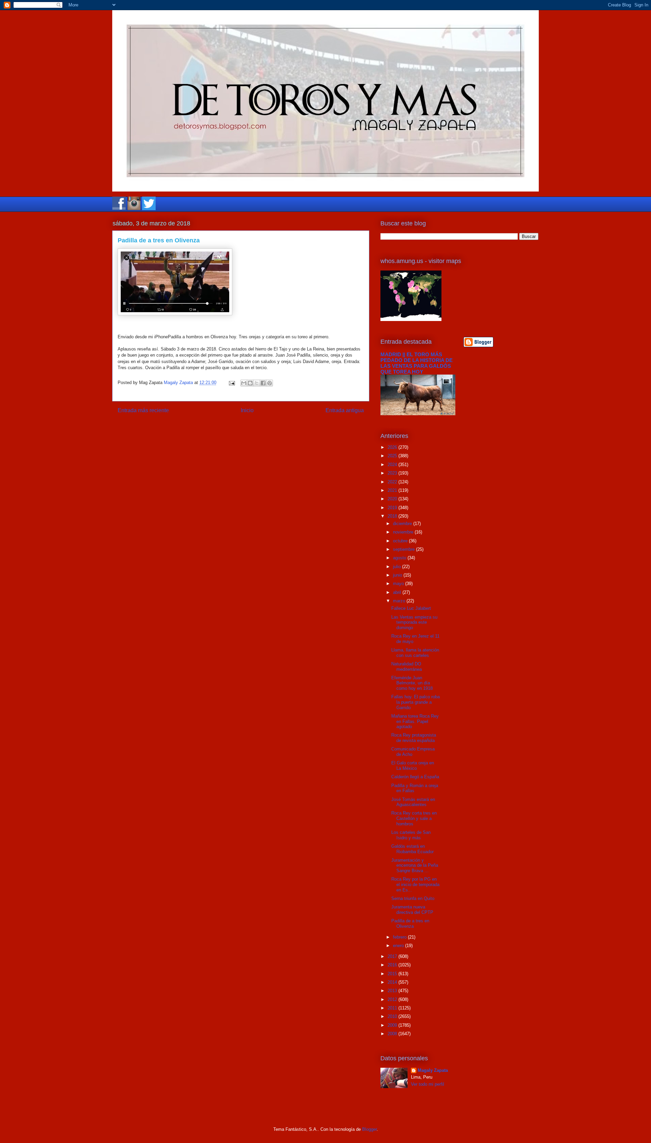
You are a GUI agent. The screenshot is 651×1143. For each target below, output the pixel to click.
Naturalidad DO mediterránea (406, 666)
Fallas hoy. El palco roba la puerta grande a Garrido (415, 702)
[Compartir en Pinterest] (269, 383)
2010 (393, 1016)
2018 (393, 516)
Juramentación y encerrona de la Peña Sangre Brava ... (414, 865)
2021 (393, 490)
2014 (393, 982)
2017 (393, 956)
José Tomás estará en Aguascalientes (413, 802)
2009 (393, 1025)
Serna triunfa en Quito (412, 898)
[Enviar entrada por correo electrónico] (231, 382)
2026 (393, 447)
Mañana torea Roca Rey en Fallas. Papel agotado (415, 721)
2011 (393, 1007)
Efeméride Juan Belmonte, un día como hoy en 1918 (412, 683)
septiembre (404, 549)
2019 (393, 507)
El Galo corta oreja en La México (412, 765)
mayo (399, 583)
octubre (401, 540)
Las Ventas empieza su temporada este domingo (414, 622)
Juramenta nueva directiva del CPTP (412, 909)
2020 (393, 498)
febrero (400, 937)
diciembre (403, 523)
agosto (400, 557)
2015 (393, 973)
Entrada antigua (345, 410)
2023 (393, 473)
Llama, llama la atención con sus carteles (415, 652)
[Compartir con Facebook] (263, 383)
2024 (393, 464)
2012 (393, 999)
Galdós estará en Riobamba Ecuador (412, 849)
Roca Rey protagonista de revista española (413, 738)
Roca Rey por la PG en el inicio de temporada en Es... (415, 884)
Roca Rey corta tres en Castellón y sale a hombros (414, 818)
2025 (393, 455)
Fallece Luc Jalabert (411, 608)
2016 (393, 964)
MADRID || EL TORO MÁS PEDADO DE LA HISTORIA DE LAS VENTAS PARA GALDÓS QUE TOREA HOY (416, 363)
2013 (393, 990)
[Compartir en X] (256, 383)
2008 (393, 1033)
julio (397, 566)
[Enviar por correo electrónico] (243, 383)
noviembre (404, 532)
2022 (393, 481)
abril (397, 592)
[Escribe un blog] (250, 383)
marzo (400, 600)
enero (399, 945)
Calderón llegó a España (415, 776)
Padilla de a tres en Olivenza (410, 923)
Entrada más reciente (143, 410)
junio (398, 575)
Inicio (247, 410)
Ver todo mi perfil (427, 1084)
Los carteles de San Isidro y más (411, 835)
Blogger (369, 1129)
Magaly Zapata (433, 1070)
